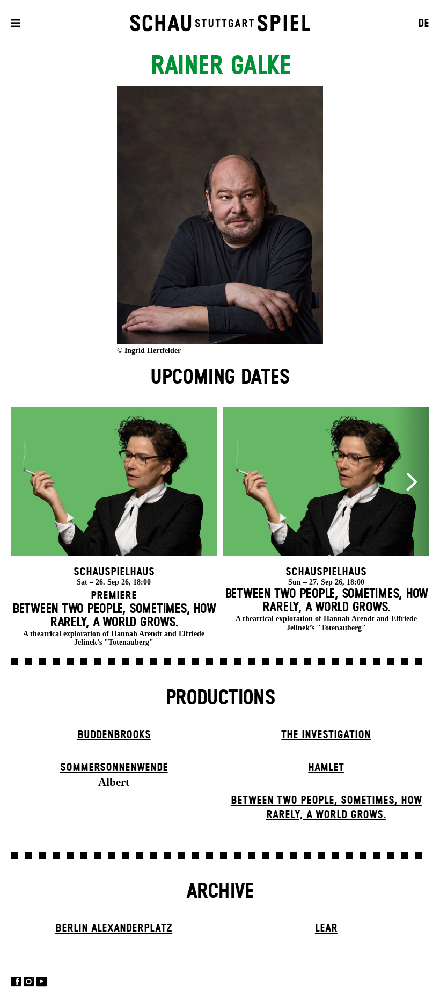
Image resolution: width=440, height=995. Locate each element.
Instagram (29, 981)
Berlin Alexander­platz (113, 928)
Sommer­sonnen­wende (114, 768)
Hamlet (326, 768)
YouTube (41, 981)
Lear (326, 928)
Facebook (16, 981)
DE (423, 24)
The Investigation (326, 735)
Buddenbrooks (114, 735)
